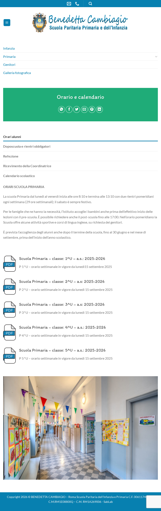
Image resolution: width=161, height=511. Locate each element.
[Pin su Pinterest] (91, 109)
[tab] (80, 137)
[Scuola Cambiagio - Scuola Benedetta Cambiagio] (80, 23)
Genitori (9, 64)
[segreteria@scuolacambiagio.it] (69, 3)
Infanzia (9, 48)
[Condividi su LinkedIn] (99, 109)
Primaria (9, 56)
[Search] (90, 3)
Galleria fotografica (17, 73)
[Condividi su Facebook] (69, 109)
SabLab (108, 501)
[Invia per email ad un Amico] (84, 109)
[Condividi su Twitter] (76, 109)
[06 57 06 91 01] (77, 3)
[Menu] (7, 22)
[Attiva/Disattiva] (156, 56)
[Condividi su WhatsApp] (61, 109)
